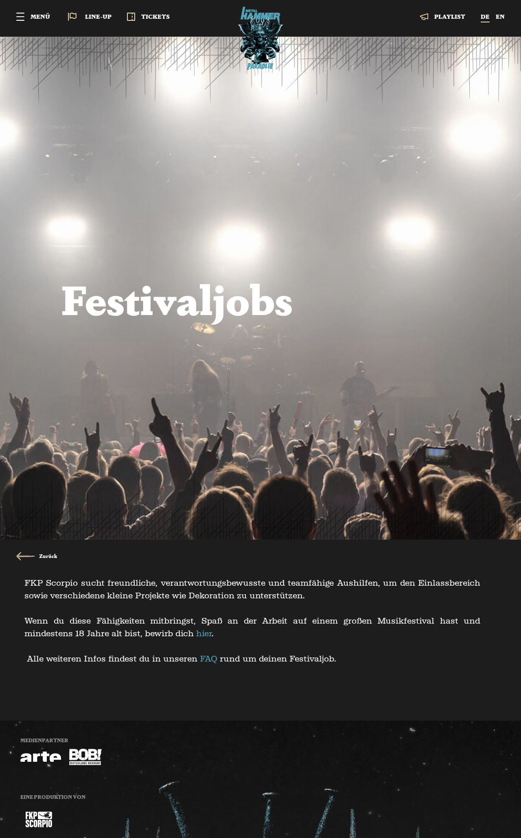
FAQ (208, 658)
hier (204, 633)
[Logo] (38, 819)
